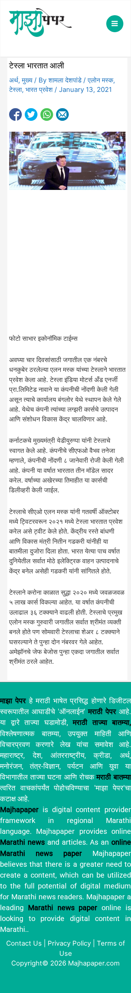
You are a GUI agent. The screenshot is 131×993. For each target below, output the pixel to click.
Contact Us (24, 943)
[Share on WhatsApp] (46, 114)
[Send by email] (62, 114)
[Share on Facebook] (15, 114)
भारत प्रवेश (39, 89)
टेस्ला (15, 89)
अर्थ (13, 80)
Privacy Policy (69, 943)
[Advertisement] (65, 265)
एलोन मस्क (100, 80)
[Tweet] (31, 114)
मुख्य (27, 80)
